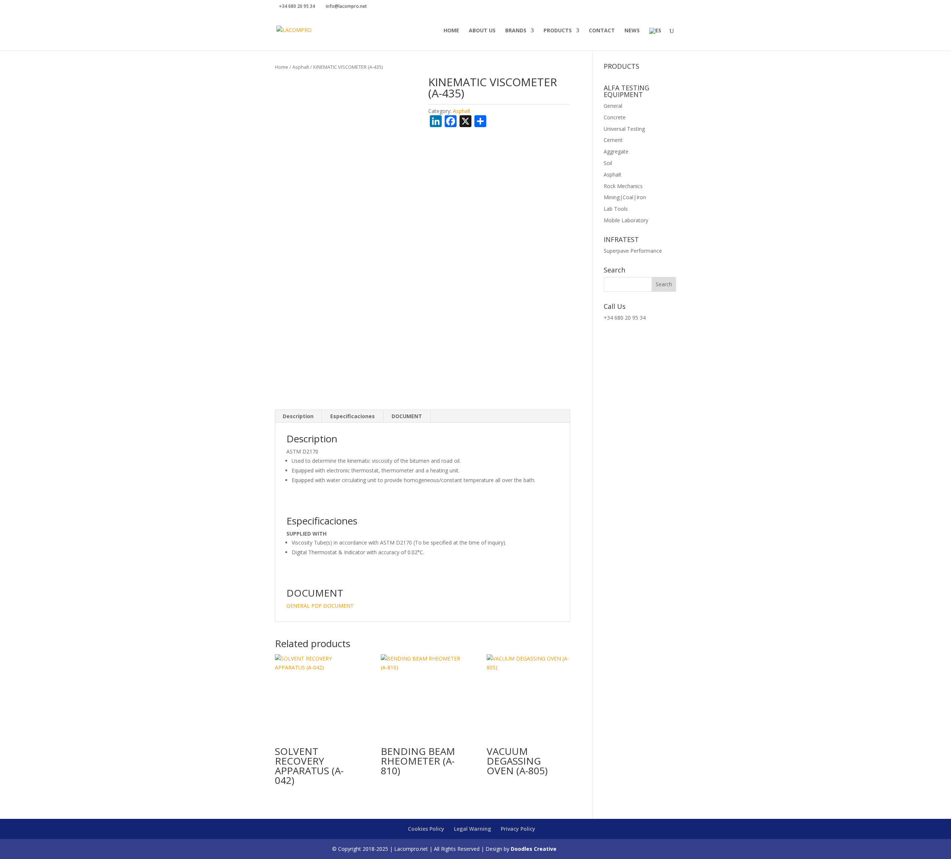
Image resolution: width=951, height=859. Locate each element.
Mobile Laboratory (626, 220)
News (632, 31)
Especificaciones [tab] (352, 416)
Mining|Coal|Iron (625, 197)
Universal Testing (624, 128)
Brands (515, 31)
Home (451, 31)
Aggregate (616, 151)
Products (557, 31)
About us (482, 31)
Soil (608, 163)
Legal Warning (472, 828)
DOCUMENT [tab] (407, 416)
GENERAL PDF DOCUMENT (320, 605)
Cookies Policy (426, 828)
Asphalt (300, 67)
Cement (613, 139)
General (613, 105)
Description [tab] (298, 416)
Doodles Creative (533, 848)
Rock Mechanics (623, 186)
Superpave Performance (633, 250)
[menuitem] (655, 39)
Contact (602, 31)
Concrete (615, 117)
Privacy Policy (518, 828)
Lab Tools (616, 208)
